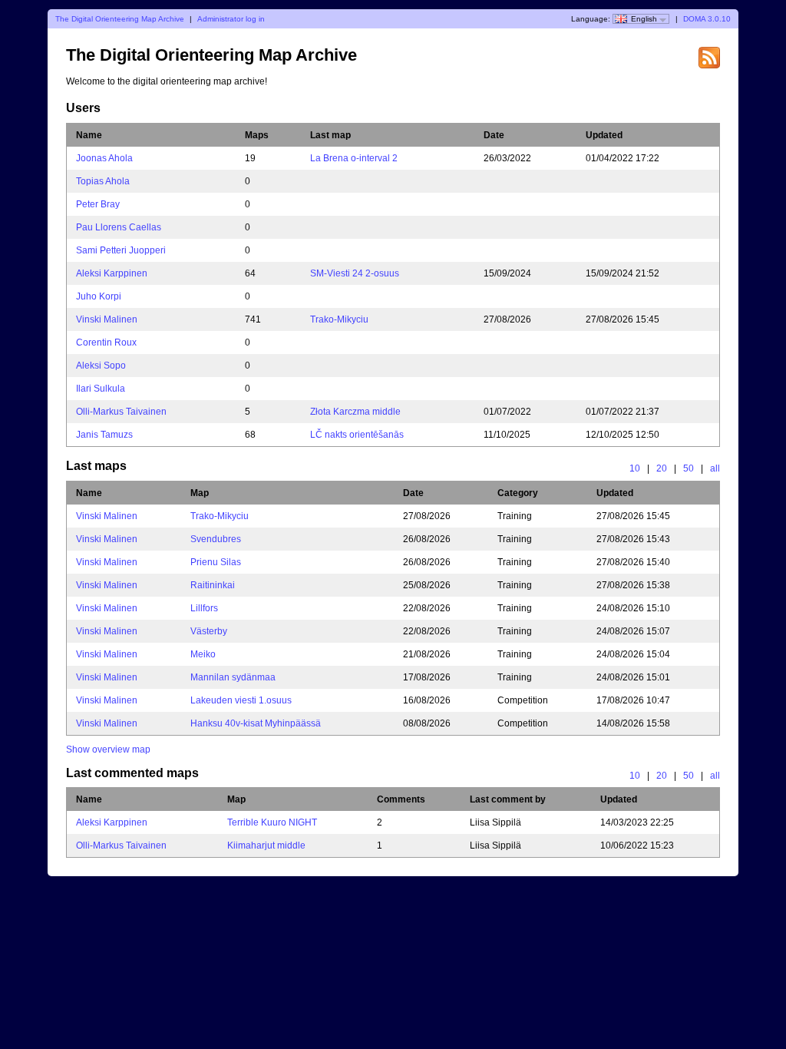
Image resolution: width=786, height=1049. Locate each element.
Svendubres (215, 539)
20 (661, 468)
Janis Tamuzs (104, 434)
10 (634, 468)
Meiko (203, 654)
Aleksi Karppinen (111, 273)
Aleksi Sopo (101, 365)
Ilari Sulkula (100, 388)
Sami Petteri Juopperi (121, 250)
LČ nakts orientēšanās (357, 434)
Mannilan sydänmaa (233, 677)
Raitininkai (212, 585)
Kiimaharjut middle (266, 845)
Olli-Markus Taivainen (121, 411)
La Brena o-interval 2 (354, 158)
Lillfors (204, 608)
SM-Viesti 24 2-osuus (354, 273)
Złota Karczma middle (355, 411)
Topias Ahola (103, 181)
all (715, 468)
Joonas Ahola (104, 158)
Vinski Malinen (106, 319)
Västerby (208, 631)
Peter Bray (98, 204)
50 (688, 468)
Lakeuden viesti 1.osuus (241, 700)
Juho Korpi (98, 296)
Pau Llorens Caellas (118, 227)
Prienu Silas (215, 562)
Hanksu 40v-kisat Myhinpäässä (255, 723)
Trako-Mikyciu (339, 319)
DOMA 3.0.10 (707, 19)
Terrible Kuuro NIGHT (272, 822)
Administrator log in (231, 19)
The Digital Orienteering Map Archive (119, 19)
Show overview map (108, 749)
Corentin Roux (106, 342)
